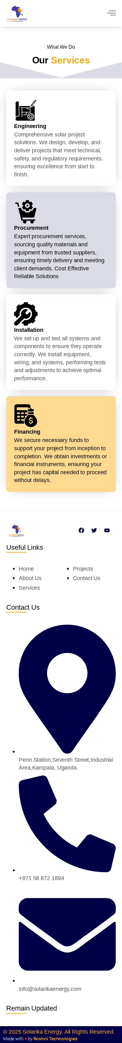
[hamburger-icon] (111, 13)
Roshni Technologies (55, 1038)
